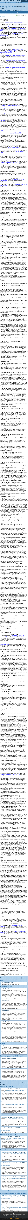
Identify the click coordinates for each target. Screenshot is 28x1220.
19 (13, 10)
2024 (21, 10)
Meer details (17, 1218)
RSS (6, 2)
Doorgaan (10, 1218)
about (10, 2)
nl (23, 0)
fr (26, 0)
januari (16, 10)
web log (15, 2)
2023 (2, 8)
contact (20, 2)
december (21, 7)
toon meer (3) (5, 1191)
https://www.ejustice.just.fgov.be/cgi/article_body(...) (14, 22)
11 (17, 7)
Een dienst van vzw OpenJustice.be (14, 12)
